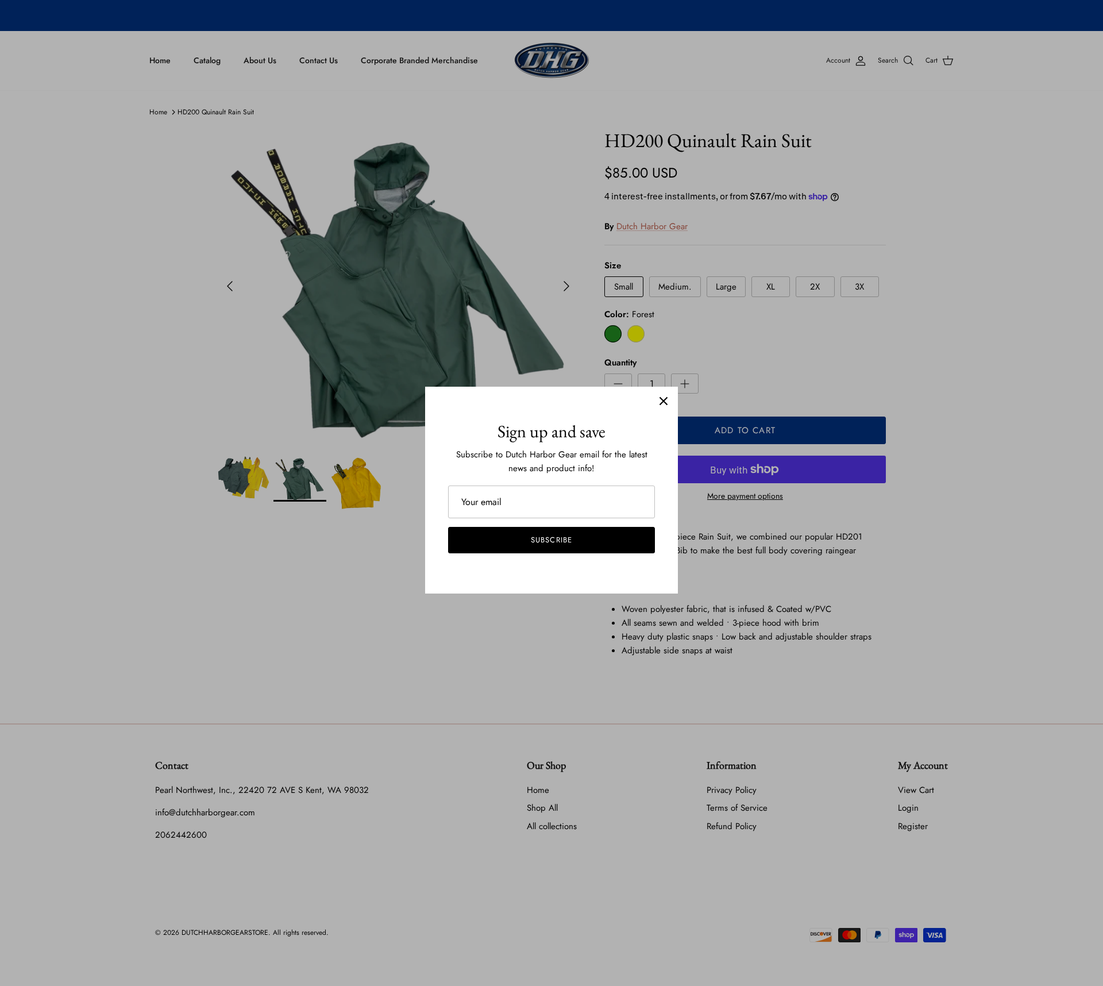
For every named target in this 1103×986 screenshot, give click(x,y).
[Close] (663, 401)
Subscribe (551, 539)
